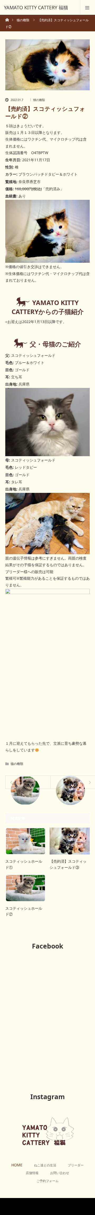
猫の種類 (39, 99)
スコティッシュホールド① (23, 864)
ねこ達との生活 (45, 1165)
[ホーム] (7, 18)
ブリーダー (76, 1165)
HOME (16, 1164)
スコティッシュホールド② (23, 911)
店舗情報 (32, 1173)
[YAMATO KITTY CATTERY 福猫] (39, 7)
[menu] (87, 7)
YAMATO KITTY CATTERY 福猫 (57, 1206)
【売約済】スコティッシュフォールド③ (68, 864)
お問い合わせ (59, 1173)
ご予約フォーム (47, 1181)
